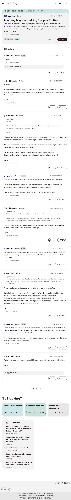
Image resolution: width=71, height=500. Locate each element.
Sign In (67, 3)
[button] (50, 39)
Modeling (9, 444)
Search (56, 3)
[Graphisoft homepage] (62, 483)
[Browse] (3, 3)
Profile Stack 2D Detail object (17, 448)
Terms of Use (32, 496)
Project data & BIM (11, 433)
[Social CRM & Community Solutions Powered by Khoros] (5, 488)
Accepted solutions (36, 412)
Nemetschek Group (45, 498)
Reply (63, 40)
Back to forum (11, 412)
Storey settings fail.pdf (14, 66)
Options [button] (66, 11)
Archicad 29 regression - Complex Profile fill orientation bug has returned (18, 439)
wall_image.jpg (12, 372)
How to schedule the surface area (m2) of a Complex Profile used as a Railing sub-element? (19, 429)
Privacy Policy (21, 496)
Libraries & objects (11, 450)
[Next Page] (40, 389)
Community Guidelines (46, 496)
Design (17, 39)
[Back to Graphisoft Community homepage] (12, 3)
